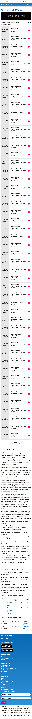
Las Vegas (3, 603)
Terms (2, 678)
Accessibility (4, 682)
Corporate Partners (5, 665)
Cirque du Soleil (11, 467)
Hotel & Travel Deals (5, 669)
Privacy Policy (4, 679)
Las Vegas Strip (12, 462)
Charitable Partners (5, 667)
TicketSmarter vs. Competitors (8, 668)
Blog (2, 672)
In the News (4, 671)
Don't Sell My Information (7, 681)
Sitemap (3, 684)
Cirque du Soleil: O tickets (8, 557)
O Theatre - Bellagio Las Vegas (22, 579)
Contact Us (3, 656)
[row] (16, 30)
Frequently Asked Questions (7, 658)
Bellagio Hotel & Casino (9, 604)
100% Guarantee (5, 659)
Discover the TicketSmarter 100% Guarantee (16, 1)
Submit (4, 702)
